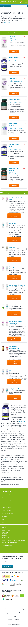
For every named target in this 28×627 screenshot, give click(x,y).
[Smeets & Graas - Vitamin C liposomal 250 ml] (3, 310)
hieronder (7, 22)
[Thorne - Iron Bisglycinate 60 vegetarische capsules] (3, 376)
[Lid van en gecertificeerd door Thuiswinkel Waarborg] (6, 595)
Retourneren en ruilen (7, 504)
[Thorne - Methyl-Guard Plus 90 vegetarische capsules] (7, 232)
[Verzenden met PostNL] (13, 595)
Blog (3, 522)
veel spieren (22, 421)
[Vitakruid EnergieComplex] (4, 66)
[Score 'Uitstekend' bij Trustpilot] (7, 599)
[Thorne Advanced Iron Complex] (4, 132)
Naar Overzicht (14, 216)
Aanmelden (7, 567)
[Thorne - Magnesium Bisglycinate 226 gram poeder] (3, 254)
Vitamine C (12, 305)
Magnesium (12, 247)
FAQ (3, 519)
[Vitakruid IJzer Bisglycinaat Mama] (4, 155)
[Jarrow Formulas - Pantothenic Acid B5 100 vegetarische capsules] (7, 355)
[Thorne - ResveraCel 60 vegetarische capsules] (7, 208)
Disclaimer (4, 516)
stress (21, 459)
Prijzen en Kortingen (7, 507)
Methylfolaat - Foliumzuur (17, 389)
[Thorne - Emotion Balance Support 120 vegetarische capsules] (7, 273)
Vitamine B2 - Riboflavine (17, 285)
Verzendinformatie (6, 501)
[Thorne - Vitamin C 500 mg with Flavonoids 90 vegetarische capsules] (7, 310)
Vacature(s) (4, 549)
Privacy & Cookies (14, 620)
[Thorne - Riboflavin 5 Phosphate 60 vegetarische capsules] (7, 292)
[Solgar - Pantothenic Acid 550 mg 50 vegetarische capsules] (3, 355)
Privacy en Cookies (6, 510)
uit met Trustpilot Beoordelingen (14, 609)
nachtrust (5, 459)
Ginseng (11, 267)
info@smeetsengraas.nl (8, 545)
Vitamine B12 (13, 223)
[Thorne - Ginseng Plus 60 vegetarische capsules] (3, 273)
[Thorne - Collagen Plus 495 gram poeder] (3, 208)
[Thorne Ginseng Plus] (4, 87)
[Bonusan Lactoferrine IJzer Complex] (4, 178)
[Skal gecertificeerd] (22, 595)
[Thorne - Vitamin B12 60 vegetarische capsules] (3, 232)
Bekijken (14, 51)
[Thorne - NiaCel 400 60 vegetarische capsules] (7, 331)
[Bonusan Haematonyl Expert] (4, 109)
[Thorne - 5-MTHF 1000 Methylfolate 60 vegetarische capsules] (7, 394)
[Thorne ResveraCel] (4, 45)
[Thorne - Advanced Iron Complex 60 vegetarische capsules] (7, 376)
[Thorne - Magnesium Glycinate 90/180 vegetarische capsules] (7, 254)
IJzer (10, 370)
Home (2, 9)
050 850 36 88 (5, 537)
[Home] (6, 2)
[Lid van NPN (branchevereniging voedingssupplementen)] (17, 595)
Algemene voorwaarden (8, 513)
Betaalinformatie (6, 494)
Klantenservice (5, 498)
